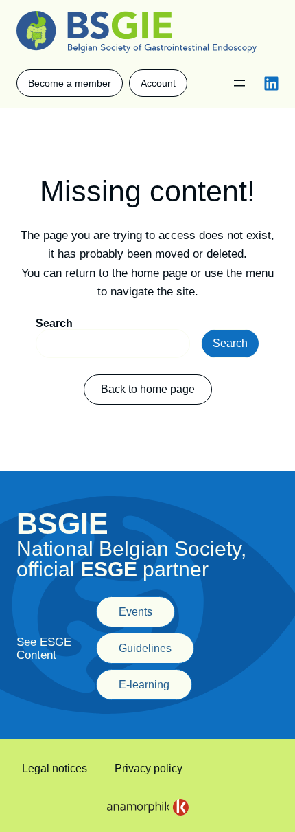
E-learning (144, 684)
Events (135, 612)
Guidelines (145, 648)
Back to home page (148, 389)
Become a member (69, 83)
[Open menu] (239, 83)
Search (54, 323)
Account (158, 83)
